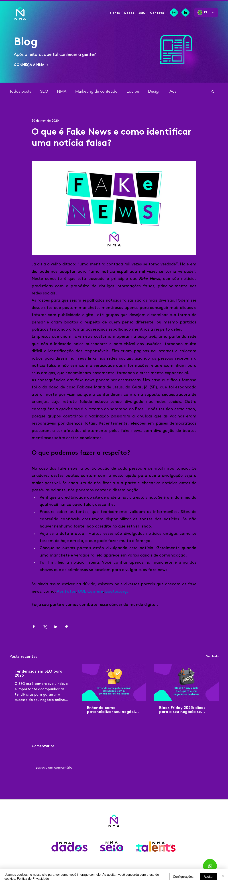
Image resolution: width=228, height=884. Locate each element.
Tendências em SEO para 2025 (38, 674)
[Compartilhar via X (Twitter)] (45, 626)
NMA (61, 91)
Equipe (132, 91)
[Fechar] (222, 876)
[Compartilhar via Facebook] (34, 626)
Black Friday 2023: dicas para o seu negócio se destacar (182, 710)
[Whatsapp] (210, 866)
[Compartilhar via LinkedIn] (55, 626)
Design (154, 91)
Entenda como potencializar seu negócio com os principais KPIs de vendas (112, 710)
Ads (172, 91)
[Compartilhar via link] (66, 626)
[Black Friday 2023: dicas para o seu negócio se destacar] (186, 682)
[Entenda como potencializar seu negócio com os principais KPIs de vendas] (114, 682)
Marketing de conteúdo (96, 91)
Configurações (183, 876)
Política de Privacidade (33, 878)
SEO (44, 91)
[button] (213, 91)
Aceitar (209, 876)
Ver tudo (212, 656)
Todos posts (20, 91)
